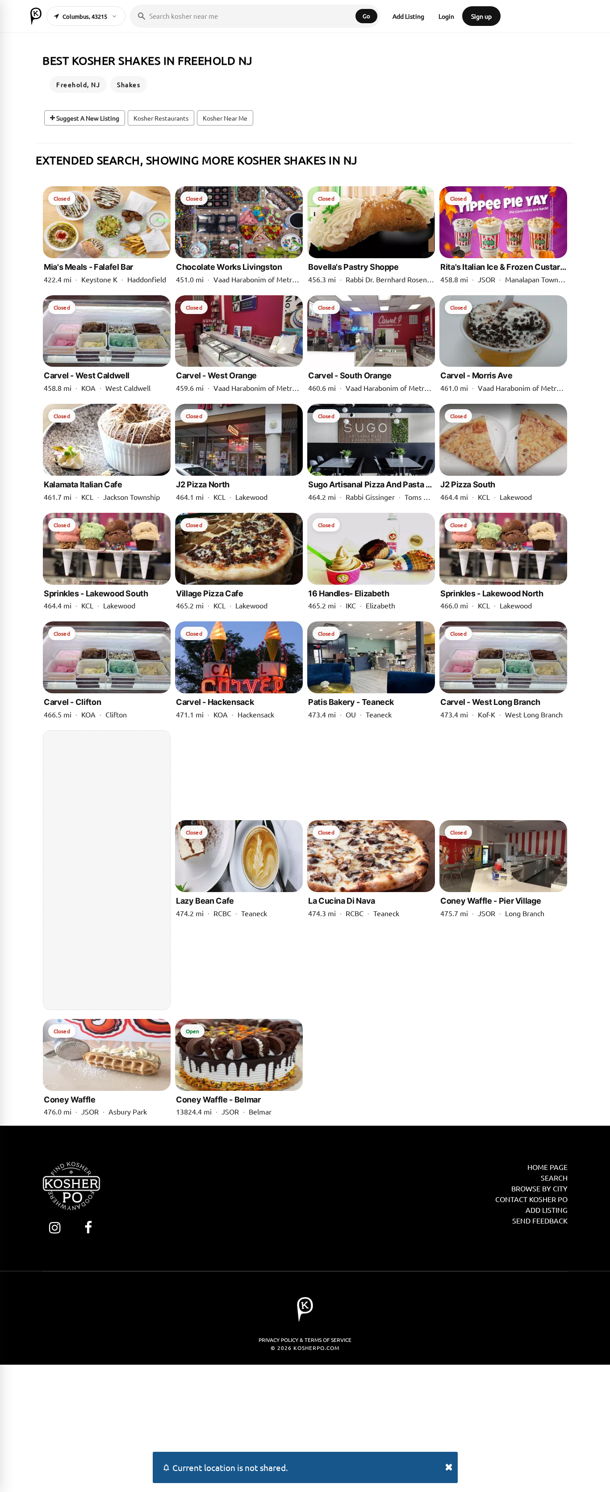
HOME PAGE (547, 1166)
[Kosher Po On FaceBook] (88, 1227)
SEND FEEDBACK (540, 1220)
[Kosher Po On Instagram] (54, 1227)
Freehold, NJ (78, 84)
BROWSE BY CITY (539, 1188)
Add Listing (408, 16)
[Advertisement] (107, 870)
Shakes (128, 84)
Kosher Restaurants (161, 118)
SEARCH (554, 1177)
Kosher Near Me (225, 118)
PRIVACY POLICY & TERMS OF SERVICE (305, 1339)
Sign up (481, 16)
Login (446, 16)
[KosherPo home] (36, 16)
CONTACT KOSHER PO (531, 1198)
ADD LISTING (547, 1209)
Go (366, 16)
